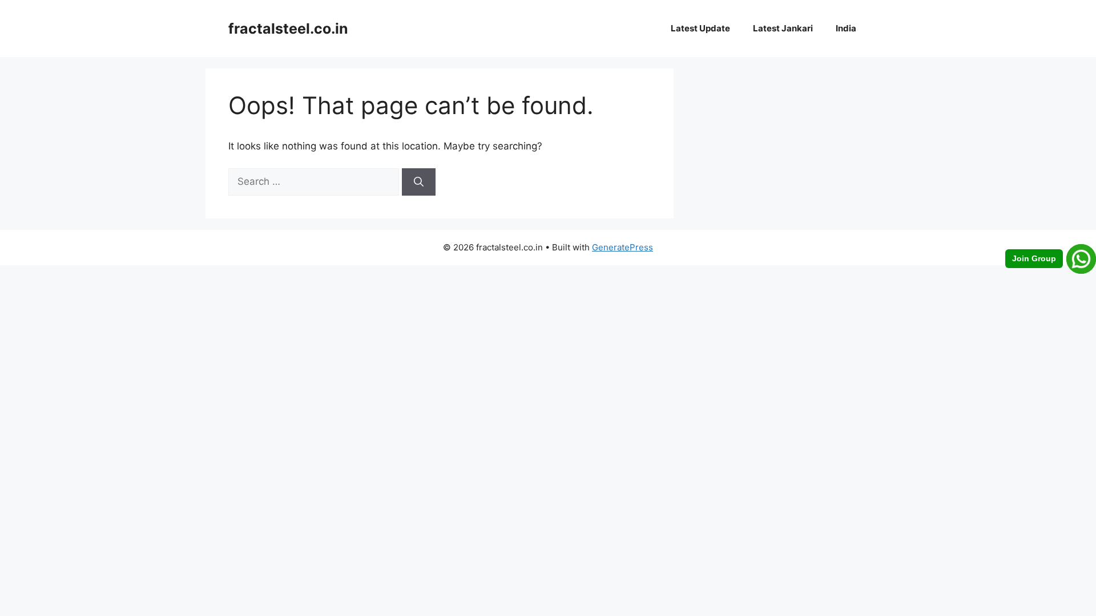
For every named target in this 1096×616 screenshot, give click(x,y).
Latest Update (700, 28)
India (846, 28)
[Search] (419, 182)
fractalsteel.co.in (288, 28)
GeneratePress (622, 247)
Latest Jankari (783, 28)
